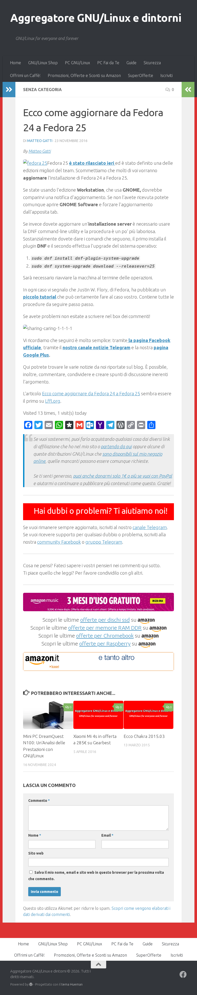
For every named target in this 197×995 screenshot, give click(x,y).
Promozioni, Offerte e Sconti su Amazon (84, 75)
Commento (39, 801)
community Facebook (59, 541)
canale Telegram (150, 527)
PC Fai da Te (108, 62)
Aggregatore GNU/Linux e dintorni (95, 18)
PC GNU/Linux (77, 62)
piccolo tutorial (39, 296)
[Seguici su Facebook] (183, 974)
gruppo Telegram (103, 541)
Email (107, 835)
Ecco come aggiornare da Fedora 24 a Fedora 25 (91, 393)
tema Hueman (72, 984)
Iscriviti (166, 75)
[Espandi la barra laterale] (9, 89)
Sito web (36, 853)
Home (15, 62)
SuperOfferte (140, 75)
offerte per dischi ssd (105, 620)
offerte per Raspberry (105, 643)
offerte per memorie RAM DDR (105, 628)
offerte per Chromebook (105, 635)
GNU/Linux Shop (43, 62)
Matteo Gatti (39, 141)
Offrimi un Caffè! (25, 75)
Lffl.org (52, 400)
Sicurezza (152, 62)
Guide (131, 62)
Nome (34, 835)
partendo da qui (116, 446)
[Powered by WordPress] (31, 984)
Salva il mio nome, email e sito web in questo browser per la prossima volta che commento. (96, 875)
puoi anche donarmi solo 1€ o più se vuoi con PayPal (122, 475)
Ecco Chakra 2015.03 (144, 736)
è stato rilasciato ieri (92, 163)
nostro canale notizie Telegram (96, 347)
